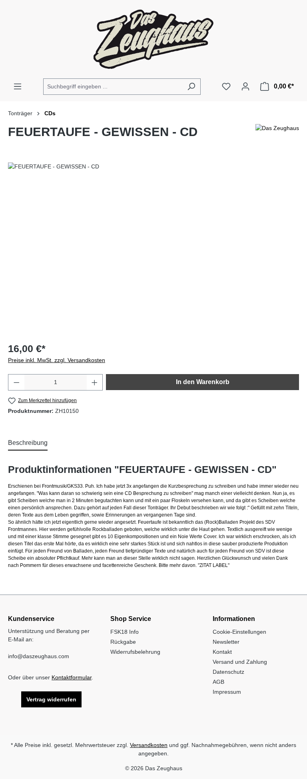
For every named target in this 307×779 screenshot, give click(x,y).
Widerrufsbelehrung (135, 652)
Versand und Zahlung (240, 662)
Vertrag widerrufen (51, 699)
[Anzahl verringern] (16, 382)
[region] (153, 248)
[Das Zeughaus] (277, 135)
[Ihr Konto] (245, 86)
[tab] (28, 443)
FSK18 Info (124, 632)
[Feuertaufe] (153, 248)
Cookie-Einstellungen (239, 632)
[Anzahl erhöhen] (94, 382)
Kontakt (222, 652)
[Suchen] (191, 86)
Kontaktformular (72, 677)
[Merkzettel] (226, 86)
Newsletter (226, 642)
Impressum (227, 692)
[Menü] (17, 86)
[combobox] (112, 86)
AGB (218, 682)
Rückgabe (123, 642)
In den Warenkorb (202, 381)
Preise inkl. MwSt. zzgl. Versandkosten (56, 360)
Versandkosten (148, 745)
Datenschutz (228, 672)
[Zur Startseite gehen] (153, 39)
